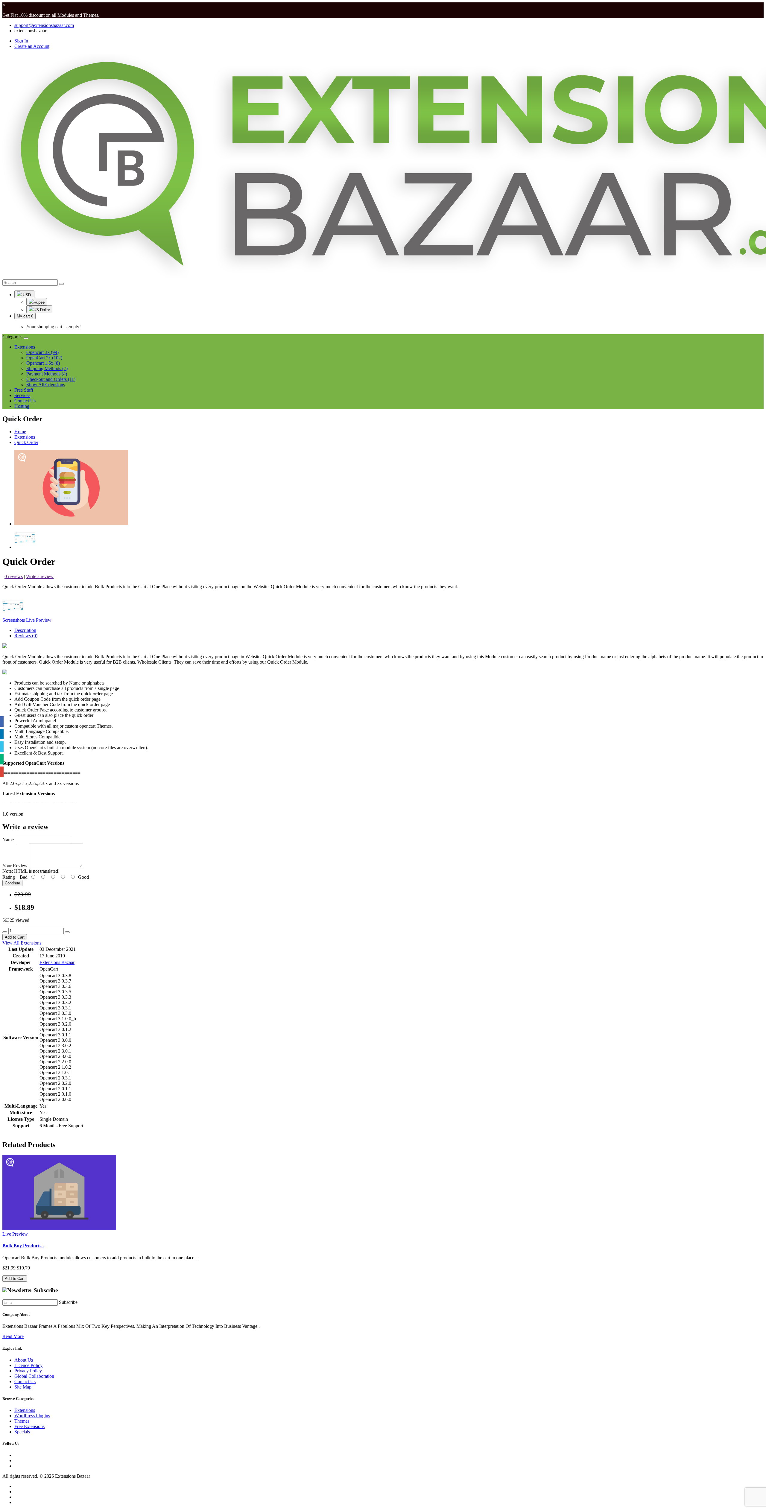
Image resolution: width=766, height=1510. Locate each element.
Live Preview (38, 620)
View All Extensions (21, 942)
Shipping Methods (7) (47, 368)
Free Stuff (23, 390)
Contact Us (25, 400)
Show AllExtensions (45, 384)
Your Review (15, 865)
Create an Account (31, 46)
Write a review (40, 576)
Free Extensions (29, 1426)
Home (20, 431)
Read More (13, 1336)
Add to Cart (15, 937)
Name (8, 839)
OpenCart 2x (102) (44, 357)
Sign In (21, 40)
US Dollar (42, 310)
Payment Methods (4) (46, 373)
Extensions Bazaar (57, 962)
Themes (21, 1421)
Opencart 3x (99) (42, 352)
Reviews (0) (25, 635)
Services (22, 395)
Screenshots (13, 620)
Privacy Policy (28, 1370)
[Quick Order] (71, 523)
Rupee (39, 302)
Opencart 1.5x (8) (43, 363)
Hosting (21, 406)
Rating (8, 877)
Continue (12, 883)
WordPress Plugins (32, 1415)
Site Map (22, 1386)
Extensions (24, 437)
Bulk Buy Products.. (23, 1245)
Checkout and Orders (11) (50, 379)
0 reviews (13, 576)
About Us (23, 1360)
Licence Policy (28, 1365)
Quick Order (26, 442)
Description (25, 630)
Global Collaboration (34, 1376)
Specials (22, 1431)
